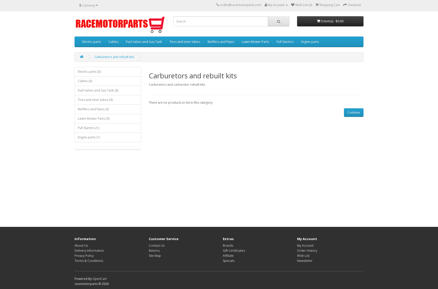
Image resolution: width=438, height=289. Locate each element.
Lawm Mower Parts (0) (93, 118)
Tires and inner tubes (185, 42)
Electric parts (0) (89, 71)
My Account (305, 245)
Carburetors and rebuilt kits (114, 57)
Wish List (303, 256)
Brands (228, 245)
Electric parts (91, 42)
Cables (113, 42)
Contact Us (157, 245)
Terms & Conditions (89, 261)
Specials (228, 261)
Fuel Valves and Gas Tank (144, 42)
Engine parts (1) (89, 137)
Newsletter (305, 261)
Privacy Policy (84, 256)
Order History (307, 250)
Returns (154, 250)
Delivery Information (89, 250)
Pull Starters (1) (88, 128)
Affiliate (228, 256)
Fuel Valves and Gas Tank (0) (98, 90)
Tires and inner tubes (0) (95, 100)
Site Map (155, 256)
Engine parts (310, 42)
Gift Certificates (234, 250)
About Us (81, 245)
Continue (353, 112)
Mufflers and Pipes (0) (93, 109)
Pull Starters (285, 42)
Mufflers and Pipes (221, 42)
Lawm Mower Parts (255, 42)
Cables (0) (85, 81)
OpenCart (100, 279)
